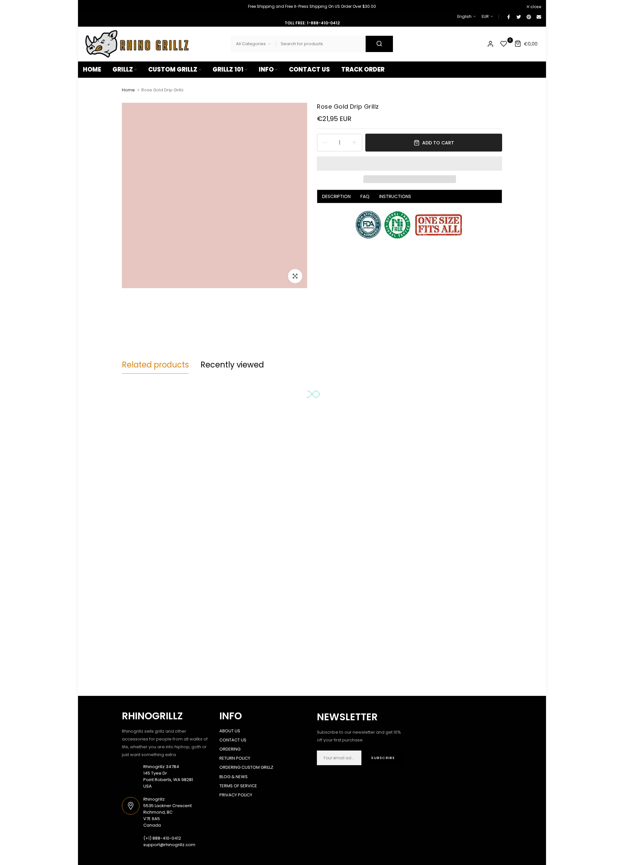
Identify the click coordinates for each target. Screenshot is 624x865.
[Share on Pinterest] (528, 16)
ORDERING (229, 749)
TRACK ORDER (362, 69)
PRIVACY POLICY (235, 795)
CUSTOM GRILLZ (172, 69)
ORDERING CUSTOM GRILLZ (246, 767)
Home (128, 90)
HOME (92, 69)
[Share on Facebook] (508, 16)
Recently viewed (232, 364)
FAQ (365, 196)
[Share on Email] (538, 16)
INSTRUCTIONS (395, 196)
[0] (503, 43)
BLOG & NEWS (233, 777)
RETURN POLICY (234, 758)
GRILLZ (122, 69)
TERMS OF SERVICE (238, 786)
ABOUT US (229, 731)
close (92, 7)
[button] (409, 163)
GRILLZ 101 (228, 69)
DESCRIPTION (336, 196)
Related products (155, 364)
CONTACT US (309, 69)
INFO (266, 69)
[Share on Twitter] (518, 16)
